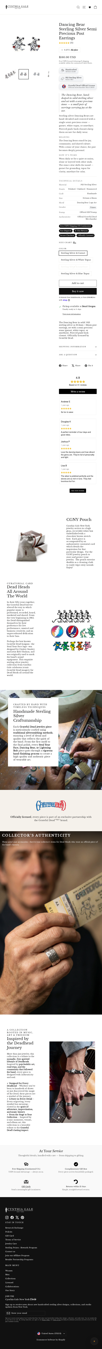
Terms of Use (57, 1319)
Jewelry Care (11, 1244)
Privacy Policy (46, 1319)
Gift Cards (26, 1186)
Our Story (10, 1290)
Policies (8, 1232)
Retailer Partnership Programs (19, 1259)
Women (9, 1271)
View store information (72, 314)
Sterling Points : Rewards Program (21, 1248)
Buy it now (78, 291)
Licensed (9, 1282)
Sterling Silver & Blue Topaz (75, 273)
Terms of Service (13, 1240)
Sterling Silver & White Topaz (76, 260)
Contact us (10, 1251)
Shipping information (72, 347)
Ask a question (68, 355)
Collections (10, 1278)
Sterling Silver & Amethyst (74, 267)
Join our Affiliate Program (17, 1255)
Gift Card (9, 1236)
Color (63, 249)
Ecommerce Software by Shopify (51, 1340)
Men (7, 1274)
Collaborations (12, 1286)
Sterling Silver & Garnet (73, 253)
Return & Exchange (14, 1228)
